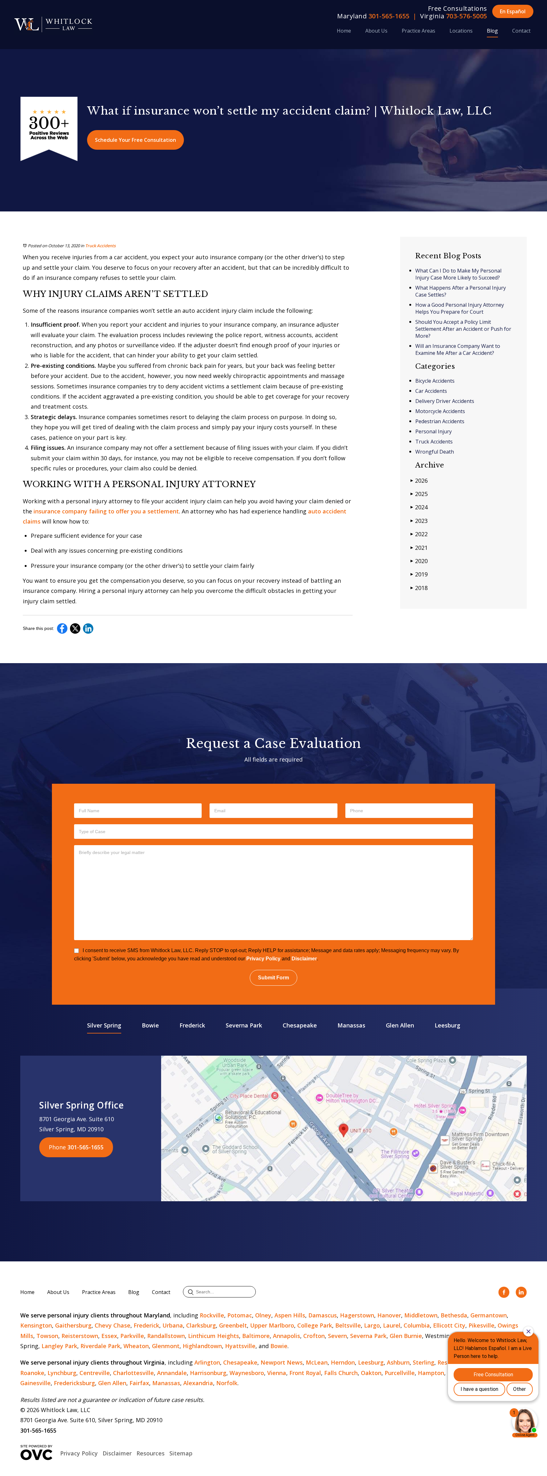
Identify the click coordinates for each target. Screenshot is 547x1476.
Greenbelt (233, 1325)
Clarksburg (201, 1325)
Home (344, 30)
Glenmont (165, 1346)
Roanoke (32, 1373)
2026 (419, 480)
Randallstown (166, 1336)
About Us (376, 30)
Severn (337, 1336)
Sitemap (180, 1453)
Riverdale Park (100, 1346)
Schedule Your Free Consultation (135, 139)
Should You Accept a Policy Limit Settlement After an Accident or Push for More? (463, 328)
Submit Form (273, 977)
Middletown (420, 1315)
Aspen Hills (289, 1315)
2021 (419, 547)
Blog (492, 30)
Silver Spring (104, 1025)
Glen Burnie (406, 1336)
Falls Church (341, 1373)
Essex (109, 1336)
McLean (317, 1362)
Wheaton (136, 1346)
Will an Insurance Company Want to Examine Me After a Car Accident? (457, 349)
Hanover (389, 1315)
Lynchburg (61, 1373)
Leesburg (447, 1025)
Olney (263, 1315)
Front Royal (305, 1373)
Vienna (276, 1373)
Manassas (351, 1025)
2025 (419, 494)
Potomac (239, 1315)
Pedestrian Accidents (439, 421)
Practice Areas (418, 30)
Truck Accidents (100, 245)
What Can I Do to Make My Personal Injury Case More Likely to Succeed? (458, 274)
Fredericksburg (74, 1383)
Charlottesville (133, 1373)
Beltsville (348, 1325)
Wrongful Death (434, 451)
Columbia (417, 1325)
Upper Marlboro (272, 1325)
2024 (419, 507)
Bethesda (454, 1315)
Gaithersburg (73, 1325)
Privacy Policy (263, 958)
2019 (419, 574)
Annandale (172, 1373)
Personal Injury (433, 431)
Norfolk (226, 1383)
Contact (521, 30)
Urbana (172, 1325)
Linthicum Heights (213, 1336)
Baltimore (256, 1336)
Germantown (488, 1315)
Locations (461, 30)
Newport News (282, 1362)
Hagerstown (357, 1315)
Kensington (36, 1325)
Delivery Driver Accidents (444, 401)
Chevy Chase (112, 1325)
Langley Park (59, 1346)
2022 (419, 534)
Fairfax (139, 1383)
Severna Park (244, 1025)
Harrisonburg (208, 1373)
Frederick (192, 1025)
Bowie (150, 1025)
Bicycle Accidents (435, 380)
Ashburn (398, 1362)
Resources (150, 1453)
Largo (372, 1325)
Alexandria (198, 1383)
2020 (419, 561)
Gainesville (35, 1383)
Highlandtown (202, 1346)
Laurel (391, 1325)
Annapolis (286, 1336)
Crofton (314, 1336)
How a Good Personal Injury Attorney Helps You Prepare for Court (459, 308)
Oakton (371, 1373)
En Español (512, 11)
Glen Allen (400, 1025)
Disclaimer (304, 958)
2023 (419, 520)
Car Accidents (431, 390)
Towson (47, 1336)
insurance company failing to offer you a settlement (106, 511)
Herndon (343, 1362)
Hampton (431, 1373)
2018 (419, 588)
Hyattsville (240, 1346)
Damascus (322, 1315)
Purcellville (400, 1373)
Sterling (423, 1362)
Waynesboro (246, 1373)
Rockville (212, 1315)
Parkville (132, 1336)
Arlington (207, 1362)
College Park (314, 1325)
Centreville (94, 1373)
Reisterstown (79, 1336)
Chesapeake (300, 1025)
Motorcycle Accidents (440, 411)
